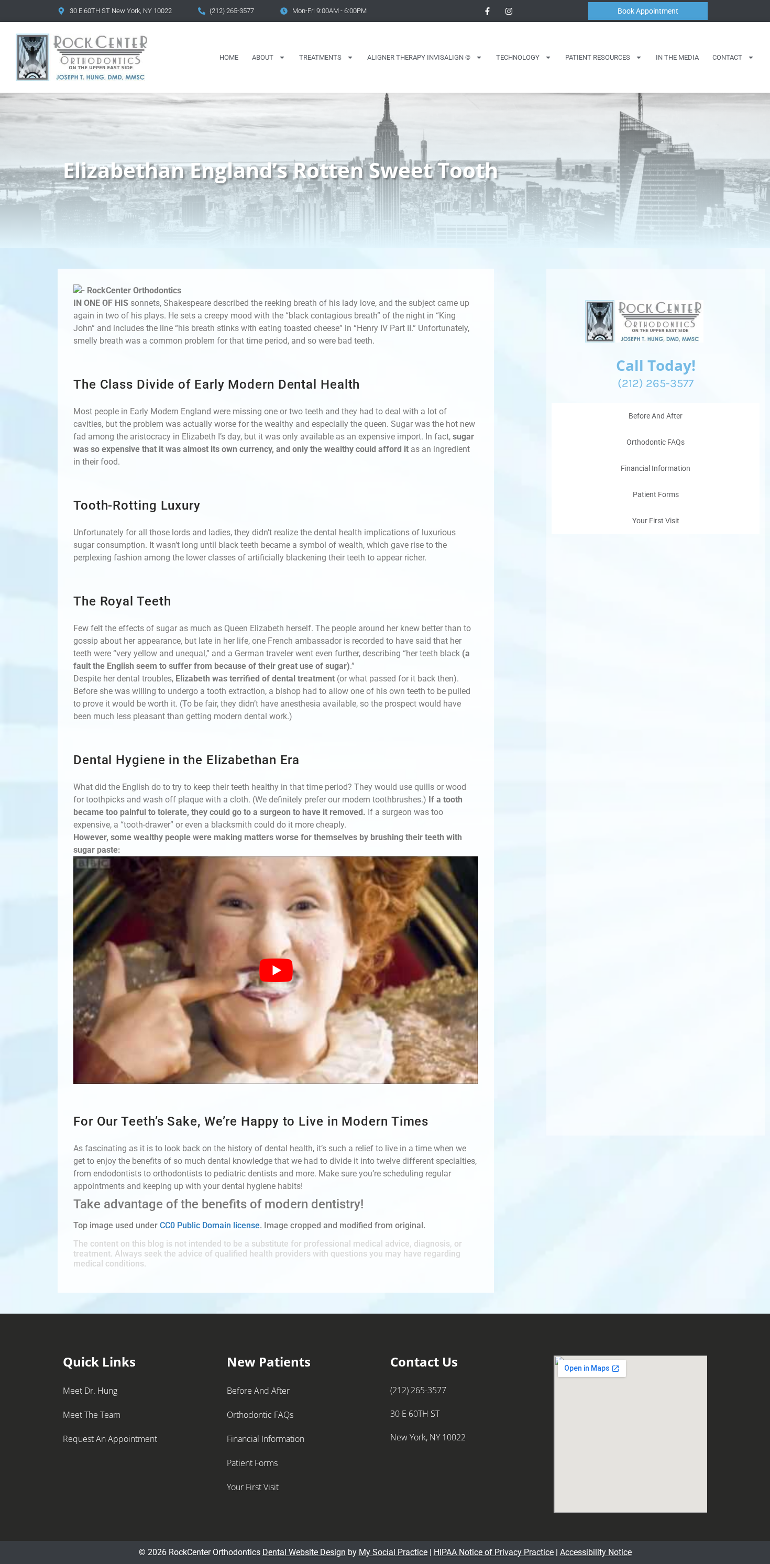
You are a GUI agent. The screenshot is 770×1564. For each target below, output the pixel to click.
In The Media (677, 57)
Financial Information (655, 468)
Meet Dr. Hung (90, 1390)
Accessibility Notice (596, 1552)
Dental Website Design (304, 1552)
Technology (518, 57)
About (262, 57)
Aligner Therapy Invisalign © (418, 57)
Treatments (320, 57)
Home (228, 57)
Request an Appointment (110, 1439)
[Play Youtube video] (275, 970)
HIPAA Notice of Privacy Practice (494, 1552)
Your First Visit (655, 520)
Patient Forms (656, 494)
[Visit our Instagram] (508, 11)
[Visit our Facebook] (487, 11)
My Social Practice (393, 1552)
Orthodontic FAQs (655, 442)
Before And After (656, 416)
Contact (727, 57)
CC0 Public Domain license (210, 1225)
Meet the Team (91, 1414)
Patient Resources (597, 57)
